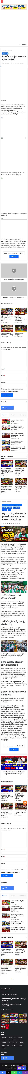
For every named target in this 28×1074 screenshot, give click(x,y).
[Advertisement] (14, 26)
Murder (21, 1042)
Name (3, 369)
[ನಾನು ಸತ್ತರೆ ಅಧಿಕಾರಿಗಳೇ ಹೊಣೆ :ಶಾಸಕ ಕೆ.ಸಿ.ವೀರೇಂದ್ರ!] (7, 328)
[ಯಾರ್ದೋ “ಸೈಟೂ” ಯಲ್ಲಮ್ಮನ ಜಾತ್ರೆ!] (6, 421)
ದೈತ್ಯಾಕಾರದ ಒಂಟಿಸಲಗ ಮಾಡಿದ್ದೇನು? (19, 334)
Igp (13, 1042)
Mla (16, 1042)
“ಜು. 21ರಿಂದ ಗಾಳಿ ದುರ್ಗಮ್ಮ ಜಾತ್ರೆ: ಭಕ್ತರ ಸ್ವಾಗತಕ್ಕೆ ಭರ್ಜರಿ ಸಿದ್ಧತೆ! (20, 488)
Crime (3, 1040)
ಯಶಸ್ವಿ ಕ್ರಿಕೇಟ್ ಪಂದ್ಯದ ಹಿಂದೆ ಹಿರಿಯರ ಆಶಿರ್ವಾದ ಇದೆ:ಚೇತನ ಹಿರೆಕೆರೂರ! (17, 435)
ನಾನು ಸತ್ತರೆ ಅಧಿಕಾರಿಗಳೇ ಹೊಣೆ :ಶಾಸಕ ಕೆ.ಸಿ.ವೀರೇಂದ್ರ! (7, 334)
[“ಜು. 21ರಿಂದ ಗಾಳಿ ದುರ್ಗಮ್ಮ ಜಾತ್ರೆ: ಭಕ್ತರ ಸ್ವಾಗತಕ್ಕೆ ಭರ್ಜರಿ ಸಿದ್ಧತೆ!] (21, 481)
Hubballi (4, 1042)
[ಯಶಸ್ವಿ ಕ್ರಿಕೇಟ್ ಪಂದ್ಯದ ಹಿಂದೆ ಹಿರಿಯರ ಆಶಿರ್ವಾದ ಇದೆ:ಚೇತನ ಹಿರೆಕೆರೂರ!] (6, 435)
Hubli (9, 1042)
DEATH (8, 1040)
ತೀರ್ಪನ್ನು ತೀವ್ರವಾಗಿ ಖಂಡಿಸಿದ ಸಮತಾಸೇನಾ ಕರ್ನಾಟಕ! (17, 442)
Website (3, 382)
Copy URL (14, 256)
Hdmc (19, 1040)
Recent (13, 415)
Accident (4, 1037)
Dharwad (14, 1040)
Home (4, 50)
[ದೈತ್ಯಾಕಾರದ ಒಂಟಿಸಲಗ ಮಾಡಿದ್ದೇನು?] (21, 328)
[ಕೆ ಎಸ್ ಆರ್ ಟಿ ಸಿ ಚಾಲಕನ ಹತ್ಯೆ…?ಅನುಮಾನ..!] (14, 1021)
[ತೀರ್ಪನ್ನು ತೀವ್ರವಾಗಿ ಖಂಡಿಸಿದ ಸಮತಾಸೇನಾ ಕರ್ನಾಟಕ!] (6, 442)
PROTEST (20, 1045)
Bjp (14, 1037)
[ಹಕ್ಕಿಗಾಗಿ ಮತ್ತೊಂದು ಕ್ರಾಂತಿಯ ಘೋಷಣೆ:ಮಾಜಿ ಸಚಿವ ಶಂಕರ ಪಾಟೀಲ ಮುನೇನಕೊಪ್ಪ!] (5, 1015)
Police (8, 1045)
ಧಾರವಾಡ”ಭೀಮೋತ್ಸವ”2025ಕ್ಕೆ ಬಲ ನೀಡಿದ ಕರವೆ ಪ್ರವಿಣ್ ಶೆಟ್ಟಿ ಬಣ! (18, 447)
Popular (4, 415)
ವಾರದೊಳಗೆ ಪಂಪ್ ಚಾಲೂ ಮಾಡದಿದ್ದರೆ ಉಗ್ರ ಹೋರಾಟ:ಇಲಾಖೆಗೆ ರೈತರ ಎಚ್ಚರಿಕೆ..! (6, 489)
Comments (23, 415)
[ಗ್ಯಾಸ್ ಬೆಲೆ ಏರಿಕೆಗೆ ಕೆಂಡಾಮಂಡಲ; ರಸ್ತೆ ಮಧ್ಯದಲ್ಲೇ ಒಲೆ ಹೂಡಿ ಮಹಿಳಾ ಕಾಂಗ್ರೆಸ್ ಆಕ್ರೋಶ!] (21, 311)
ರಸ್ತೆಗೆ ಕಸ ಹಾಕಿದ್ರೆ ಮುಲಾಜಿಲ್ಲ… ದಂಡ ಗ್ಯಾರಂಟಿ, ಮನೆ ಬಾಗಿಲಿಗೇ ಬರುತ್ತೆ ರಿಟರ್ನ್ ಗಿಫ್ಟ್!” (7, 318)
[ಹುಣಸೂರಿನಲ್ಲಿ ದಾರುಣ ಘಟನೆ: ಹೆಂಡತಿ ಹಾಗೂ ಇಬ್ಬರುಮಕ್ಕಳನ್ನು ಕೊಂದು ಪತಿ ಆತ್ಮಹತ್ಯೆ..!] (7, 463)
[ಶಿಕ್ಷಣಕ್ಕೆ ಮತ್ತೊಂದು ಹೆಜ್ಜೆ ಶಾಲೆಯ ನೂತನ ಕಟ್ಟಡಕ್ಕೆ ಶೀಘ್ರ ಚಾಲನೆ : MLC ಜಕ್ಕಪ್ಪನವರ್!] (21, 463)
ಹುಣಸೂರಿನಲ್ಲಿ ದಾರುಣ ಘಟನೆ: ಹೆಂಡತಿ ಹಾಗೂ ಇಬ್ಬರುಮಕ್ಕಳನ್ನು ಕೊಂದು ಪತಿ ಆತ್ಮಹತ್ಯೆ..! (7, 471)
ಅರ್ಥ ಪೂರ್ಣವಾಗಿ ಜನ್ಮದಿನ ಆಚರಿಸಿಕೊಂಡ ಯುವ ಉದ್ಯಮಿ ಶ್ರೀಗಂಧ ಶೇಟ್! (17, 427)
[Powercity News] (14, 7)
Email (3, 375)
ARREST (10, 1037)
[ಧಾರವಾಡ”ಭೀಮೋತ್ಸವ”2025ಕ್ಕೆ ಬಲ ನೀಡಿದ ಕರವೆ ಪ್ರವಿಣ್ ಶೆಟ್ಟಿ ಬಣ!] (6, 448)
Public (3, 1048)
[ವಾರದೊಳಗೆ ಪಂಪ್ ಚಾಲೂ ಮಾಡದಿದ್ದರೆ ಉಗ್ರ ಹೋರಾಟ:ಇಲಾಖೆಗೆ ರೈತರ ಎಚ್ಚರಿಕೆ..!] (7, 481)
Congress (20, 1037)
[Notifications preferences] (25, 803)
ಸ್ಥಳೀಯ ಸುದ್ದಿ (9, 50)
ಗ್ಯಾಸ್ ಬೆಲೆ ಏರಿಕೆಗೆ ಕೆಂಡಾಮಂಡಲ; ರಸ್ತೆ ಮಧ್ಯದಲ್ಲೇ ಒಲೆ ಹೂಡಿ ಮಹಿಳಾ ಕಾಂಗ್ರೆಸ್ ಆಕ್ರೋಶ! (21, 318)
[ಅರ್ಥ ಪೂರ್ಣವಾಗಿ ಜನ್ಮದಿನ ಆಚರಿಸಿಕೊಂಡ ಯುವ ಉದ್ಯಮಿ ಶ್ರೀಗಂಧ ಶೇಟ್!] (6, 427)
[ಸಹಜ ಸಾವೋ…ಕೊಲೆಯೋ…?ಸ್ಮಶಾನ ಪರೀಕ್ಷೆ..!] (5, 1026)
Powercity (14, 1045)
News (3, 1045)
